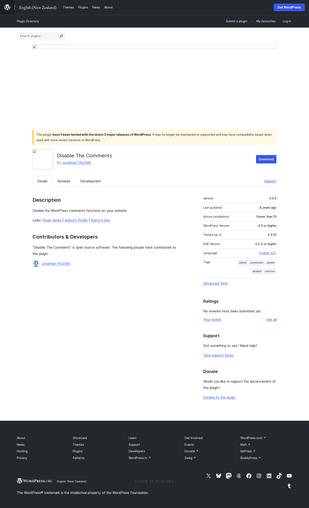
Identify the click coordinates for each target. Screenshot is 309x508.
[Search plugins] (61, 36)
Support (270, 181)
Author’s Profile (76, 220)
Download (266, 159)
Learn (132, 438)
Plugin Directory (28, 21)
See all (271, 319)
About (21, 438)
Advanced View (215, 283)
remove (270, 271)
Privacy (22, 458)
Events (189, 444)
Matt (245, 444)
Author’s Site (100, 220)
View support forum (218, 355)
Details (42, 181)
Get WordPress (289, 7)
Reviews (63, 181)
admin (243, 262)
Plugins (78, 451)
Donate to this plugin (219, 397)
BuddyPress (250, 458)
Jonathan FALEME (76, 162)
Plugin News (51, 220)
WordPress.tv (140, 458)
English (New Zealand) (71, 481)
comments (256, 262)
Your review (212, 319)
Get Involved (194, 438)
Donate (191, 451)
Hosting (22, 451)
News (21, 444)
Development (90, 181)
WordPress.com (253, 438)
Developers (137, 451)
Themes (78, 444)
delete (271, 262)
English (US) (268, 253)
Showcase (80, 438)
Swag (190, 458)
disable (256, 271)
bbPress (248, 451)
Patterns (79, 458)
